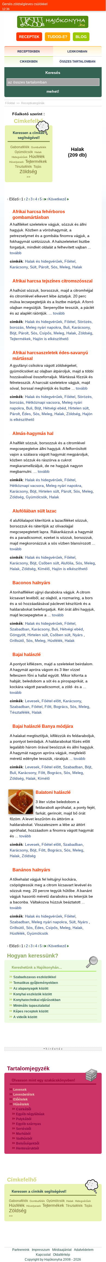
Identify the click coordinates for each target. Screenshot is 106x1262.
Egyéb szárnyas (28, 1124)
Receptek (29, 37)
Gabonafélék (19, 147)
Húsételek (21, 1104)
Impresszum (41, 1250)
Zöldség (28, 171)
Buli (66, 327)
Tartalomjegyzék (28, 1068)
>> (28, 177)
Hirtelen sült (78, 408)
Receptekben (28, 51)
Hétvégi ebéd (54, 408)
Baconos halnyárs (31, 582)
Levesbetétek (24, 1094)
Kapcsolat (43, 1255)
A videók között (25, 1017)
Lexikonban (77, 51)
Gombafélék (38, 147)
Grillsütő (17, 640)
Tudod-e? (57, 37)
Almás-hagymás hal (33, 433)
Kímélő (44, 569)
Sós (54, 267)
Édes (26, 414)
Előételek (20, 1099)
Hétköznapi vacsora (43, 402)
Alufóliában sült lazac (35, 511)
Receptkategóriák (33, 103)
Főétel (69, 261)
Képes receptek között (30, 1011)
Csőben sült (49, 563)
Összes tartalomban (77, 61)
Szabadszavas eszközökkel (34, 977)
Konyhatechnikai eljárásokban (36, 1000)
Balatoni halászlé (53, 792)
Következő (57, 199)
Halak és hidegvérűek (43, 261)
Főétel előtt (51, 701)
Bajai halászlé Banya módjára (43, 726)
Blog (81, 37)
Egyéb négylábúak (30, 1114)
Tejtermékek (36, 161)
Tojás (37, 167)
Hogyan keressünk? (32, 956)
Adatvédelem (83, 1250)
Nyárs (78, 635)
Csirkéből (23, 1109)
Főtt (48, 706)
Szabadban (19, 629)
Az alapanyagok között (30, 988)
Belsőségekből (27, 1143)
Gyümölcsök (24, 152)
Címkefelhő (28, 121)
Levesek (32, 701)
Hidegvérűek (19, 157)
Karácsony (19, 267)
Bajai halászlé (27, 654)
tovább (15, 253)
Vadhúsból (24, 1138)
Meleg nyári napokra (43, 327)
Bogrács (61, 706)
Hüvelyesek (16, 161)
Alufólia (67, 563)
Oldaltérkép (61, 1255)
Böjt (13, 333)
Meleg (65, 267)
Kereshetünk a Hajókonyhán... (37, 967)
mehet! (52, 91)
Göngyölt (17, 635)
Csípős (45, 333)
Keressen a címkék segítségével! (39, 1191)
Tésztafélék (23, 167)
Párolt (44, 267)
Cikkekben (29, 61)
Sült (33, 267)
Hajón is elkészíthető (50, 339)
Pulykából (23, 1119)
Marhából (23, 1134)
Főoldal (10, 103)
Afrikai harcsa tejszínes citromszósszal (52, 281)
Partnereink (20, 1250)
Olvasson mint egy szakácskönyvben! (43, 1080)
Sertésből (23, 1129)
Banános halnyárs (31, 870)
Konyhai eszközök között (32, 994)
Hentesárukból (27, 1148)
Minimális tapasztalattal (31, 1006)
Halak (38, 152)
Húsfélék (37, 156)
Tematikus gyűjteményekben (35, 983)
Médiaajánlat (61, 1250)
